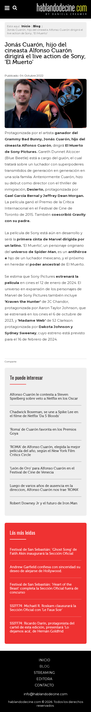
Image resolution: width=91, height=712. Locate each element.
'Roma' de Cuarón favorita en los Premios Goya (43, 431)
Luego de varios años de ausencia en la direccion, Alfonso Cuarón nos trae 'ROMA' (44, 488)
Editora (44, 679)
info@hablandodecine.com (45, 694)
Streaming (44, 673)
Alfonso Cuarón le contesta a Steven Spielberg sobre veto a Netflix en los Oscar (44, 397)
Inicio (44, 660)
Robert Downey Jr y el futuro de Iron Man (43, 503)
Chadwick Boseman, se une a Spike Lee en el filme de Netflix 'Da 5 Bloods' (44, 414)
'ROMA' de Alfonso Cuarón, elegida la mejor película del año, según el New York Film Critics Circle (45, 451)
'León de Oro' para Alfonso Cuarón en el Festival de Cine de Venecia (42, 470)
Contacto (44, 685)
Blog (44, 666)
